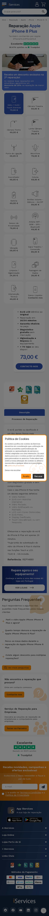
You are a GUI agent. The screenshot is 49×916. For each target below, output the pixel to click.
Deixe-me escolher (13, 470)
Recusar (38, 476)
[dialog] (24, 458)
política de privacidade (15, 466)
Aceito (26, 476)
